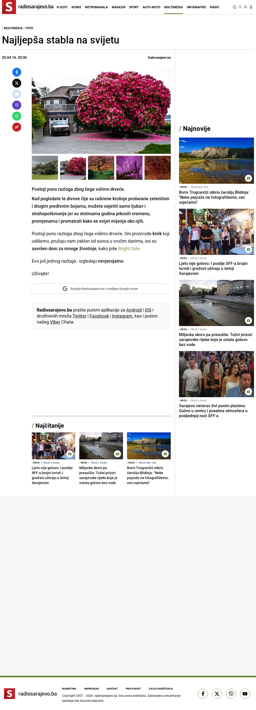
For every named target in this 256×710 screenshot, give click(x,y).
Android (134, 310)
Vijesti (62, 7)
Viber (55, 322)
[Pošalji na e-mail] (16, 94)
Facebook (99, 316)
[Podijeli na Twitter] (16, 83)
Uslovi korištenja (161, 688)
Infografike (196, 7)
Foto (29, 28)
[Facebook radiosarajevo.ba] (203, 694)
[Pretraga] (240, 7)
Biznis (76, 7)
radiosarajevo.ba (105, 696)
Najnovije (196, 128)
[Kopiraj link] (16, 127)
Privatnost (133, 688)
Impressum (91, 688)
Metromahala (96, 7)
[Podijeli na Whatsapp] (16, 116)
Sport (134, 7)
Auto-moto (151, 7)
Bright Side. (129, 248)
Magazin (118, 7)
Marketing (69, 688)
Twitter (79, 316)
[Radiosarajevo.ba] (30, 693)
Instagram (122, 316)
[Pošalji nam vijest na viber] (231, 694)
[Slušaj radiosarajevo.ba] (251, 7)
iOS (148, 310)
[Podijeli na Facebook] (16, 72)
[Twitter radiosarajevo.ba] (217, 694)
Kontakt (112, 688)
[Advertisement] (101, 376)
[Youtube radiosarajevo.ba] (245, 694)
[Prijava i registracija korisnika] (245, 6)
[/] (45, 168)
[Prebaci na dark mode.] (235, 7)
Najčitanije (50, 425)
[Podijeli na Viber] (16, 105)
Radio (214, 7)
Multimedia (173, 7)
